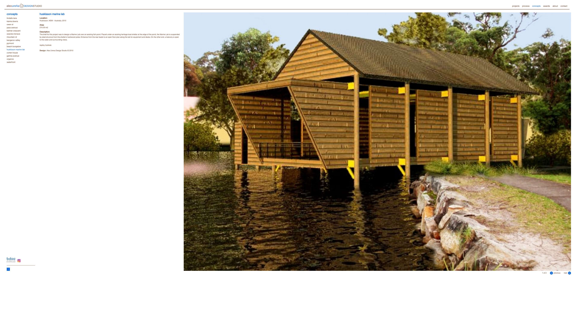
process (525, 5)
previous (556, 273)
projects (515, 5)
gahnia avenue (13, 55)
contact (564, 5)
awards (546, 5)
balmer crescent (13, 30)
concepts (536, 5)
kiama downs (12, 21)
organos (10, 59)
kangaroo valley (13, 40)
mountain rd (12, 37)
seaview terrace (13, 33)
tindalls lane (12, 18)
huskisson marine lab (16, 49)
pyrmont (10, 43)
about (555, 5)
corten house (12, 52)
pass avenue (12, 27)
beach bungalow (14, 46)
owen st (10, 24)
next (566, 273)
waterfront (11, 62)
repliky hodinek (45, 45)
